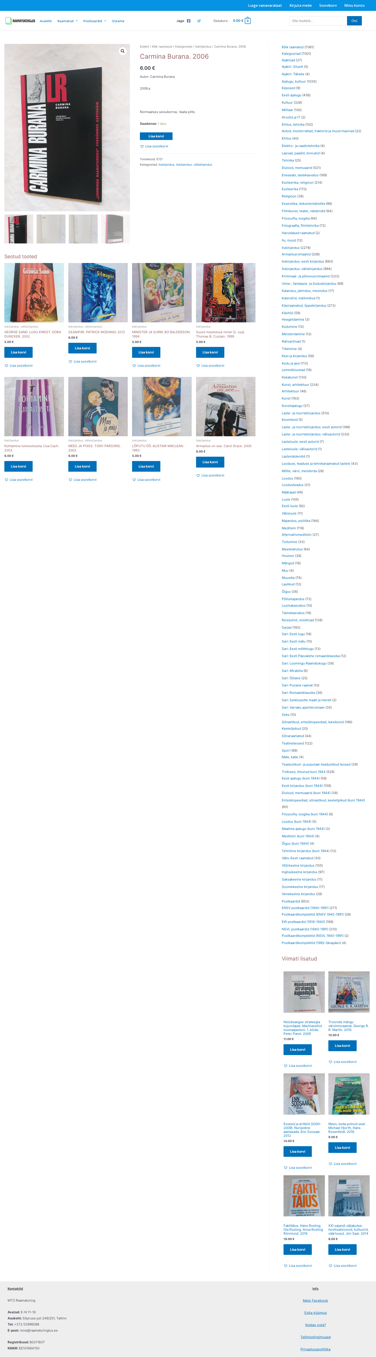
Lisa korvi (156, 136)
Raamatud (65, 21)
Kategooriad (183, 46)
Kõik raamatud (162, 46)
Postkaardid (92, 21)
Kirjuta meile (300, 5)
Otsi (354, 21)
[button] (123, 51)
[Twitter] (199, 21)
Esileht (144, 46)
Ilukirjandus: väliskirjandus (194, 164)
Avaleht (46, 21)
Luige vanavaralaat (265, 5)
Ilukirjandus (203, 46)
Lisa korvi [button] (18, 352)
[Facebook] (189, 21)
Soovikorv (328, 5)
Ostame (118, 21)
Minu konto (354, 5)
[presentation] (76, 21)
